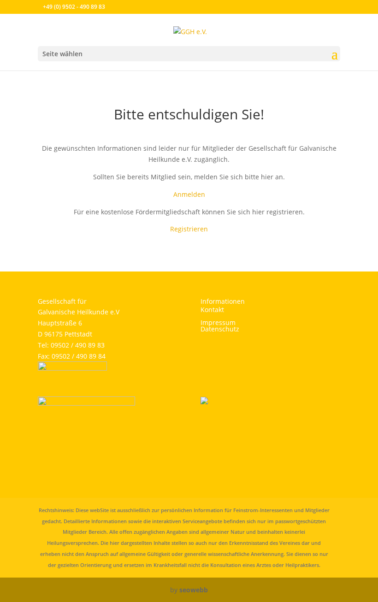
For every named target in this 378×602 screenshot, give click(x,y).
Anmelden (189, 194)
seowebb (193, 589)
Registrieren (189, 228)
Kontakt (212, 309)
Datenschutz (220, 329)
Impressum (218, 322)
